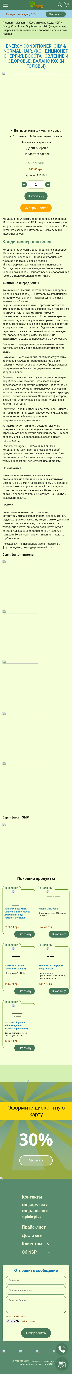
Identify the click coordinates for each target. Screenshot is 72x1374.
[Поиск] (60, 5)
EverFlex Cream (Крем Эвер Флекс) (51, 967)
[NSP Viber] (26, 1353)
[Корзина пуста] (66, 6)
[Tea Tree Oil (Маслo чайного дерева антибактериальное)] (19, 1012)
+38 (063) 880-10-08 (35, 1211)
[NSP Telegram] (9, 1353)
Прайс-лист (34, 1227)
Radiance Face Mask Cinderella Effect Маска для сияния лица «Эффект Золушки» (17, 913)
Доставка (32, 1235)
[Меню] (5, 5)
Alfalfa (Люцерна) (49, 908)
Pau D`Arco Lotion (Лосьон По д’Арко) (15, 967)
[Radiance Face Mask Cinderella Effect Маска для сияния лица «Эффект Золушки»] (19, 898)
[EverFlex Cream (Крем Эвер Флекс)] (53, 955)
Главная (8, 22)
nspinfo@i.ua (31, 1217)
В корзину (36, 196)
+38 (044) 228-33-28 (35, 1205)
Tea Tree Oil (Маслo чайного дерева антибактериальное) (16, 1025)
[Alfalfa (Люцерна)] (53, 898)
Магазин (20, 22)
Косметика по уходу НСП (44, 22)
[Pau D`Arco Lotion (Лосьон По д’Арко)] (19, 955)
